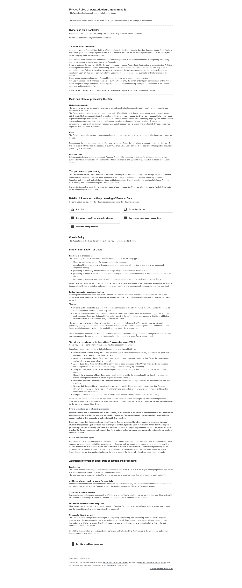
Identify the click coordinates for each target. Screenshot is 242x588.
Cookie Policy (129, 240)
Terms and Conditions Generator (149, 562)
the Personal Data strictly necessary (101, 565)
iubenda (163, 562)
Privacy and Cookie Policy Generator (115, 562)
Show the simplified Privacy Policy (161, 569)
